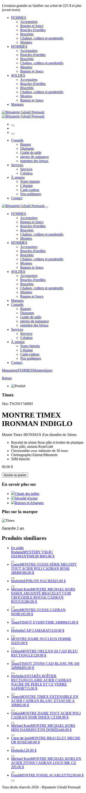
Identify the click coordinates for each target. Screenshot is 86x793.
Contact (16, 198)
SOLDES (18, 75)
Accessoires (28, 22)
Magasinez (9, 370)
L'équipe (26, 186)
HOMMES (19, 46)
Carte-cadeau (29, 190)
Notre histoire (30, 181)
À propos (18, 177)
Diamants (27, 148)
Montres (26, 42)
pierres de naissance (34, 157)
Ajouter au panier (15, 475)
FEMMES (18, 18)
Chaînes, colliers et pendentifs (41, 38)
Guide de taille (30, 153)
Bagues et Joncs (31, 26)
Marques (17, 104)
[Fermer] (13, 133)
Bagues (25, 144)
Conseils (17, 140)
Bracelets (26, 34)
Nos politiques (30, 194)
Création (26, 173)
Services (17, 165)
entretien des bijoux (34, 161)
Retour (7, 378)
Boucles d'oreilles (33, 30)
